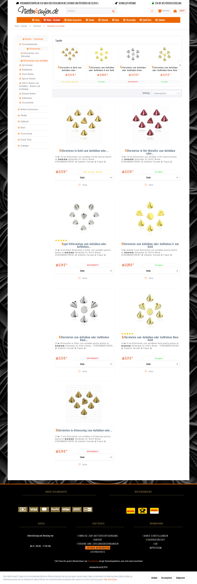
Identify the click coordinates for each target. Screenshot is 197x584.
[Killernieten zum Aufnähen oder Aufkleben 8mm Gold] (165, 54)
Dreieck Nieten (28, 93)
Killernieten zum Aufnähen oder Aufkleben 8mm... (133, 68)
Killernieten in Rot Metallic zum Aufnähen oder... (150, 152)
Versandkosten (93, 561)
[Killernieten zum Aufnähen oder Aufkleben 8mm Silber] (133, 54)
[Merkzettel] (152, 11)
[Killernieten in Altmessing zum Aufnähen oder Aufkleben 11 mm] (84, 404)
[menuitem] (91, 11)
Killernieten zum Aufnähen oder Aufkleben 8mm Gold (165, 68)
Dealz (23, 127)
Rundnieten (26, 69)
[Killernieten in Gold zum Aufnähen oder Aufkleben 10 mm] (70, 54)
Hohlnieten (26, 97)
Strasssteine (26, 133)
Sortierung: (146, 92)
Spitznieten (27, 65)
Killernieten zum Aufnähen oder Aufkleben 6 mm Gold (101, 68)
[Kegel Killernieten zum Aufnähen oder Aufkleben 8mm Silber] (84, 217)
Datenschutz (97, 551)
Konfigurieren (180, 577)
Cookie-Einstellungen (155, 535)
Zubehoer (24, 145)
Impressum (155, 547)
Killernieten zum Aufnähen (35, 60)
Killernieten (34, 48)
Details (82, 177)
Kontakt (97, 539)
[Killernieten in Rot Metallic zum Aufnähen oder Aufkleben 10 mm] (150, 124)
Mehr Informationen (110, 579)
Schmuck (24, 121)
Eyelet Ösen (25, 139)
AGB (155, 543)
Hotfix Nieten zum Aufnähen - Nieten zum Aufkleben (29, 86)
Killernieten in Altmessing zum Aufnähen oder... (84, 430)
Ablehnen (154, 577)
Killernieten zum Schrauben (30, 55)
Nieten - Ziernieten (34, 38)
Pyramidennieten (29, 44)
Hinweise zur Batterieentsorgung (97, 535)
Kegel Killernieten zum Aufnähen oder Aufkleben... (84, 245)
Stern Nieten (27, 74)
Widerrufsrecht (155, 539)
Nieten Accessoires (29, 109)
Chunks (23, 115)
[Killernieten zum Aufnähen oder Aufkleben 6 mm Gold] (101, 54)
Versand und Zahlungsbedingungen (98, 543)
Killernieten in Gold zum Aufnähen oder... (69, 68)
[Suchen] (114, 11)
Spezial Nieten (28, 78)
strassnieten (27, 102)
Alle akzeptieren (166, 577)
